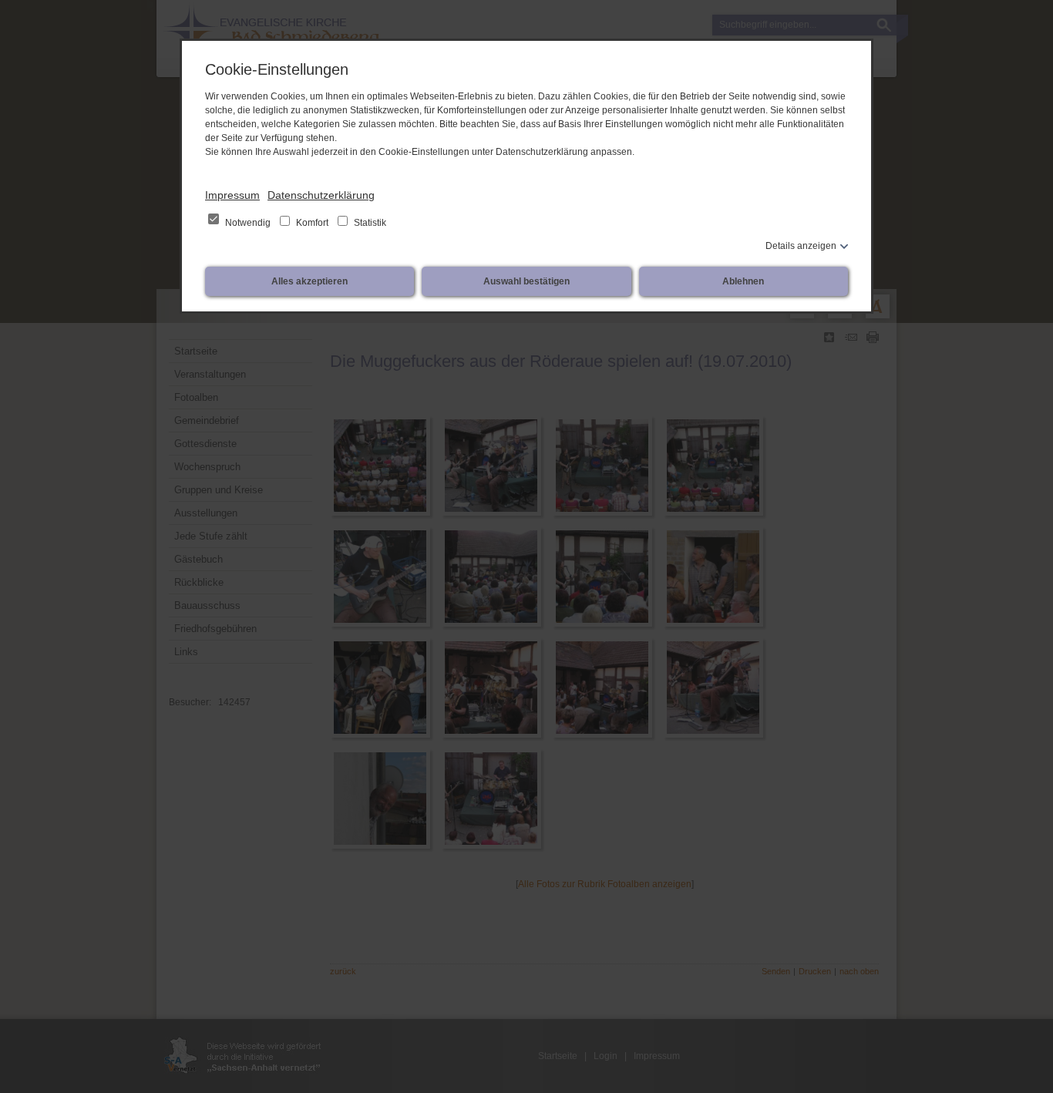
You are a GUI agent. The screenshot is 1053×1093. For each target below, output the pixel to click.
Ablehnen (743, 281)
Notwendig (248, 222)
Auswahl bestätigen (526, 281)
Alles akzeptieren (309, 281)
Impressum (232, 195)
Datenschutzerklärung (321, 195)
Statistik (369, 222)
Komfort (312, 222)
